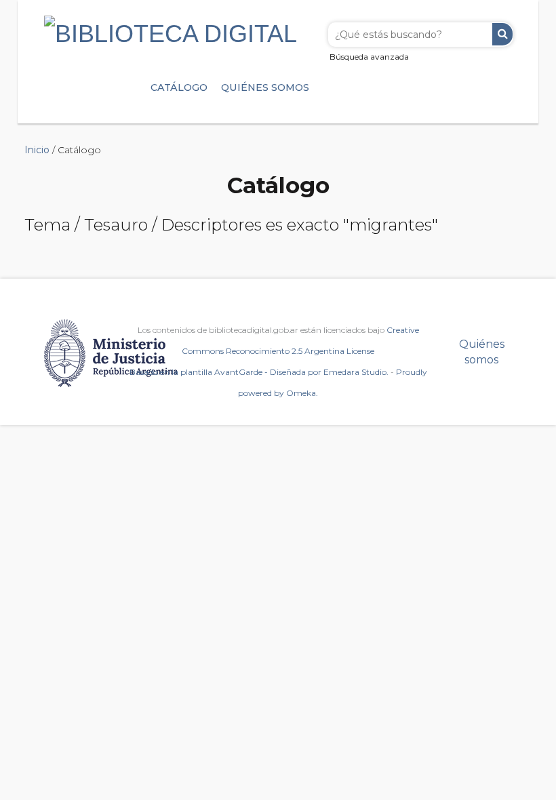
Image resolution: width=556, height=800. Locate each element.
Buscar (502, 34)
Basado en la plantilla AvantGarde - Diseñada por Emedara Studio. (259, 372)
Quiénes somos (265, 87)
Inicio (36, 150)
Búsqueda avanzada (369, 57)
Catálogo (179, 87)
